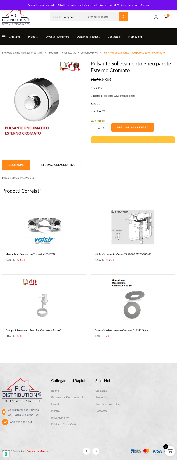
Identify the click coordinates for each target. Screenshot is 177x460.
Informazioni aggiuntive (58, 164)
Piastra (55, 410)
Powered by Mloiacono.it (39, 451)
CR (103, 111)
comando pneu (126, 95)
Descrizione (16, 164)
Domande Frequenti (88, 36)
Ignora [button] (146, 4)
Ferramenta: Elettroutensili (67, 397)
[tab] (16, 165)
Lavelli (55, 404)
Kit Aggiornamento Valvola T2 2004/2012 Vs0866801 (124, 254)
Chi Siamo (15, 36)
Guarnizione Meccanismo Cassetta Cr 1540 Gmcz (121, 330)
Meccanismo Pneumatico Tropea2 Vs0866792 (30, 254)
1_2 (98, 103)
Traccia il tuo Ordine (107, 404)
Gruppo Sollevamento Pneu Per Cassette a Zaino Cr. (34, 330)
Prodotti (33, 36)
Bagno (55, 390)
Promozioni (135, 36)
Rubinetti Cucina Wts (63, 424)
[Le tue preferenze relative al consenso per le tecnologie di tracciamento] (6, 454)
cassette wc (110, 95)
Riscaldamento (60, 417)
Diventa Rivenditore (57, 36)
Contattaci (114, 36)
